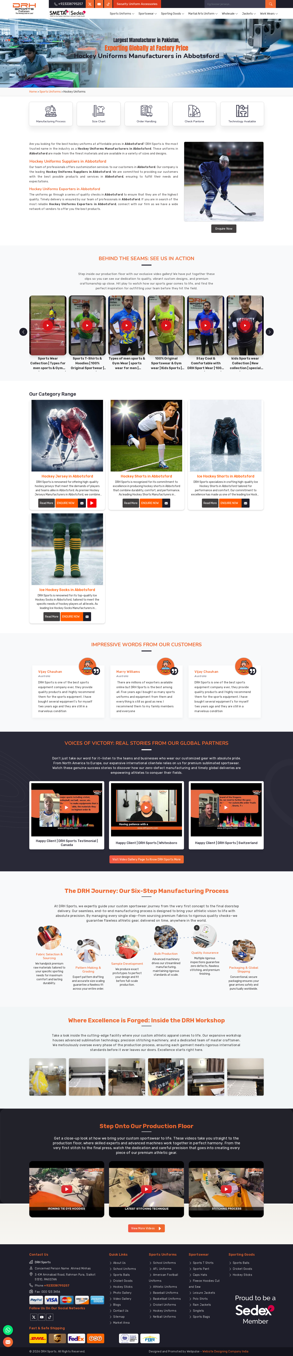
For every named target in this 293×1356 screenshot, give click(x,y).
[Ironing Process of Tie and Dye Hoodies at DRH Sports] (66, 1189)
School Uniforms (124, 1269)
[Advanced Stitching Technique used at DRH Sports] (146, 1189)
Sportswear (146, 13)
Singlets (198, 1311)
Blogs (116, 1305)
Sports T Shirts (202, 1263)
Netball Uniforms (164, 1316)
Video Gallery (121, 1299)
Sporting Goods (171, 13)
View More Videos (143, 1228)
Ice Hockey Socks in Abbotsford (67, 590)
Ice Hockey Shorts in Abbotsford (225, 476)
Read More (46, 503)
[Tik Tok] (49, 1317)
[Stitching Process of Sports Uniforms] (226, 1189)
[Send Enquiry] (8, 1342)
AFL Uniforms (162, 1269)
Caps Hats (199, 1275)
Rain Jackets (201, 1305)
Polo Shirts (200, 1299)
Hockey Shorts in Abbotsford (146, 476)
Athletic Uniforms (164, 1287)
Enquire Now (223, 228)
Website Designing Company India (226, 1351)
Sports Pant (200, 1269)
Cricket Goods (122, 1281)
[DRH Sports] (24, 9)
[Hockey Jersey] (91, 503)
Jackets (247, 13)
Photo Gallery (121, 1293)
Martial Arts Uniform (201, 13)
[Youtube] (41, 1317)
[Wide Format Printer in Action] (87, 1076)
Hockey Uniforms (164, 1311)
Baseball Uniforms (165, 1293)
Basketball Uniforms (166, 1299)
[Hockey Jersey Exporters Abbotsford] (67, 435)
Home (33, 91)
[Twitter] (90, 4)
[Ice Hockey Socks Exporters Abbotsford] (67, 549)
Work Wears (267, 13)
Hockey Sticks (122, 1287)
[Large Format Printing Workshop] (126, 1076)
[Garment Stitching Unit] (47, 1076)
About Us (119, 1263)
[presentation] (23, 332)
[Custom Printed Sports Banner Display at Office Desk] (166, 1076)
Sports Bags (201, 1316)
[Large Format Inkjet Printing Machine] (206, 1076)
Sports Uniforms (120, 13)
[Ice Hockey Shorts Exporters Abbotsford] (226, 435)
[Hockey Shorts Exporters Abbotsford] (146, 435)
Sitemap (118, 1316)
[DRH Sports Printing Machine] (245, 1076)
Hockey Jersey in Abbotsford (67, 476)
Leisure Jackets (203, 1293)
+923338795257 (57, 1285)
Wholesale (228, 13)
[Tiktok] (108, 4)
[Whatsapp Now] (8, 1330)
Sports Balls (121, 1275)
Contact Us (120, 1311)
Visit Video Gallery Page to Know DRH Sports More (146, 859)
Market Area (121, 1322)
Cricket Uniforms (164, 1305)
